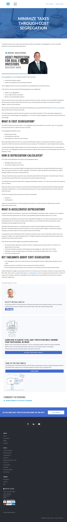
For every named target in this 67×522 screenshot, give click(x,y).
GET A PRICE (49, 4)
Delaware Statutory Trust (9, 460)
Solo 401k (5, 467)
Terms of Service (59, 518)
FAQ (4, 484)
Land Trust (6, 462)
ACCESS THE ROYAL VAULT (33, 352)
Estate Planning (7, 453)
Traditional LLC (7, 455)
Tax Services (6, 472)
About (5, 436)
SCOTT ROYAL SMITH (14, 302)
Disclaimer (43, 518)
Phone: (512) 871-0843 (9, 491)
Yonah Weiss (48, 125)
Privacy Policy (50, 518)
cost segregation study (33, 273)
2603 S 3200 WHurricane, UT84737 (7, 495)
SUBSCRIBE (34, 371)
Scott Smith (6, 438)
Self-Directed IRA (7, 469)
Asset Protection (7, 450)
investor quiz (55, 108)
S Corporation (6, 464)
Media (4, 440)
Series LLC (6, 457)
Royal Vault (6, 479)
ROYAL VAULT (60, 4)
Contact (5, 481)
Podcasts (5, 443)
